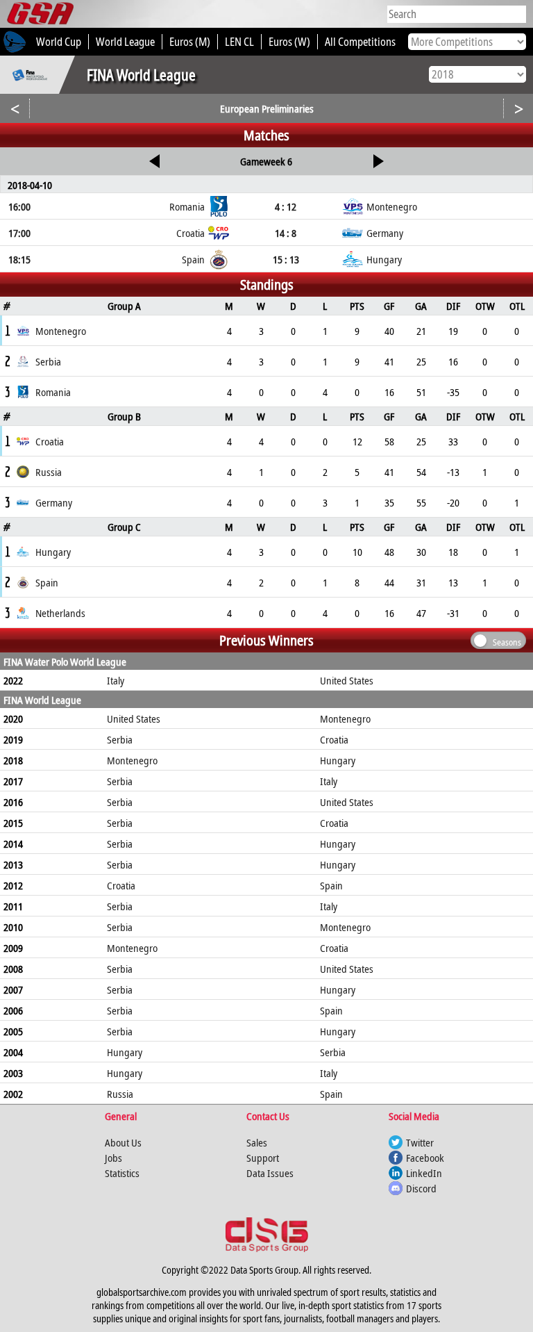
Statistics (122, 1173)
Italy (115, 680)
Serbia (120, 739)
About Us (123, 1142)
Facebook (425, 1158)
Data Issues (270, 1173)
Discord (421, 1188)
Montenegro (345, 718)
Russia (120, 1094)
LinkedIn (424, 1173)
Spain (331, 885)
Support (262, 1158)
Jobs (113, 1158)
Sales (256, 1142)
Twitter (420, 1142)
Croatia (334, 739)
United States (346, 680)
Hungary (337, 760)
